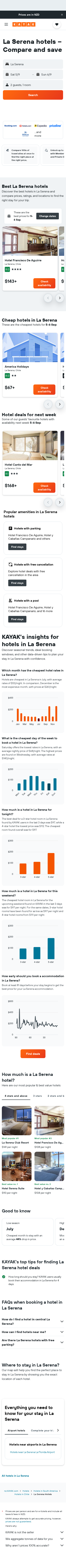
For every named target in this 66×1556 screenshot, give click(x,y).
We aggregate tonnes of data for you (29, 1539)
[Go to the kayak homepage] (23, 24)
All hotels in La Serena (15, 1475)
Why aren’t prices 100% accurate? (27, 1545)
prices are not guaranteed (18, 1521)
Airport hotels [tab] (16, 1430)
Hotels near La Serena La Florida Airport (32, 1452)
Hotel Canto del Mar (18, 464)
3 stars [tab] (37, 1096)
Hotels (26, 1490)
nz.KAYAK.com (11, 1490)
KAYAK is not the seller (20, 1532)
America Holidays (17, 366)
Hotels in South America (46, 1490)
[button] (62, 15)
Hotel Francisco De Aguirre (23, 260)
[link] (17, 547)
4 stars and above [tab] (16, 1096)
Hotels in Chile (21, 1494)
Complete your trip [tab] (43, 1430)
